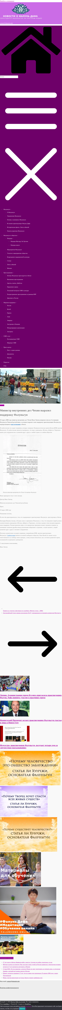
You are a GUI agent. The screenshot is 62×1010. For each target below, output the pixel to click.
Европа (9, 313)
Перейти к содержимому (7, 1)
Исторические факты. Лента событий (18, 227)
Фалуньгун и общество (10, 235)
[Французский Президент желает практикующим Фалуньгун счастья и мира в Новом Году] (14, 716)
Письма (9, 357)
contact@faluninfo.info (6, 23)
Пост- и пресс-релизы (13, 350)
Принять (22, 1008)
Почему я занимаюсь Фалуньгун (16, 220)
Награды (9, 238)
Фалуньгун (7, 209)
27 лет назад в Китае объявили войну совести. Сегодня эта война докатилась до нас (27, 962)
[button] (10, 209)
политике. (29, 1006)
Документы (10, 354)
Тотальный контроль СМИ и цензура (18, 290)
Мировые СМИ (11, 343)
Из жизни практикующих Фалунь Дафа (18, 223)
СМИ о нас (7, 336)
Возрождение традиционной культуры (18, 257)
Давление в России (12, 298)
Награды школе (15, 245)
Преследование (8, 272)
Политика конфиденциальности (9, 988)
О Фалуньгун (11, 212)
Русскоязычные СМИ (13, 339)
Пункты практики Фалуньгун (15, 231)
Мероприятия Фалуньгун (14, 249)
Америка (9, 320)
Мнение (9, 268)
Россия (9, 305)
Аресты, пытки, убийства (14, 283)
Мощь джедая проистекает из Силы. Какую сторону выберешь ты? (23, 978)
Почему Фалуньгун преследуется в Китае (19, 275)
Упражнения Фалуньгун (14, 216)
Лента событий (11, 264)
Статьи (9, 261)
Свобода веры (11, 535)
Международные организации (16, 328)
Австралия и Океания (13, 324)
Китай (9, 309)
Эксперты (10, 331)
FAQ (5, 366)
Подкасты (6, 362)
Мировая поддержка (9, 302)
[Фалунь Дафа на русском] (31, 74)
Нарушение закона (12, 287)
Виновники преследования (15, 279)
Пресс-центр (7, 347)
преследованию (15, 424)
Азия (8, 316)
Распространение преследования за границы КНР (21, 294)
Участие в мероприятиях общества (17, 253)
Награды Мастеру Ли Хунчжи (19, 241)
